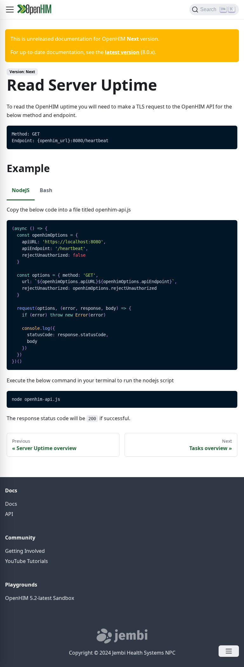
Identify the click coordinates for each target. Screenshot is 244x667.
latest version (122, 52)
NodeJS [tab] (21, 190)
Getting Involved (25, 550)
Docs (11, 503)
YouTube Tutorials (26, 561)
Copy (227, 132)
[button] (10, 9)
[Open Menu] (229, 651)
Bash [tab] (46, 190)
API (9, 514)
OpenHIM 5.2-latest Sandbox (39, 597)
